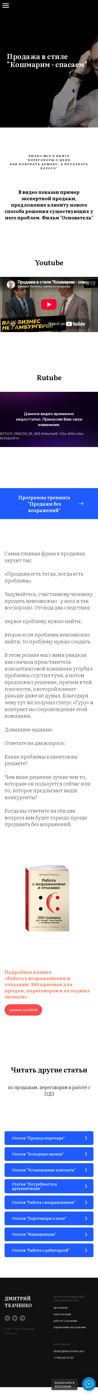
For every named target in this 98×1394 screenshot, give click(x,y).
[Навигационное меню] (6, 5)
